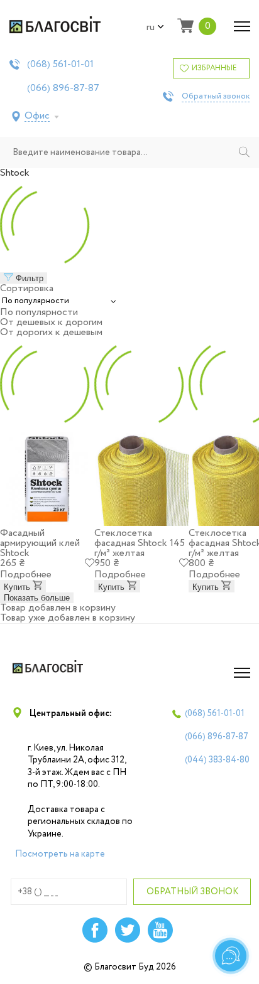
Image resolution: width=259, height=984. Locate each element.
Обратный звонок (216, 96)
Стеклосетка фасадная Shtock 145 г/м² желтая (139, 543)
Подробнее (26, 574)
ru (150, 28)
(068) (60, 65)
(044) (217, 760)
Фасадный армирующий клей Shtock (40, 543)
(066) (63, 88)
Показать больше (37, 597)
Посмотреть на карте (60, 854)
